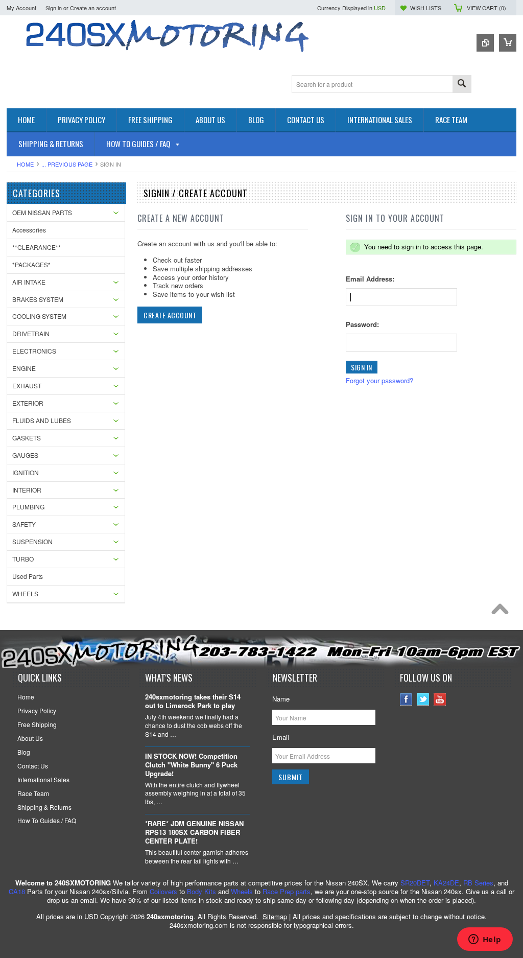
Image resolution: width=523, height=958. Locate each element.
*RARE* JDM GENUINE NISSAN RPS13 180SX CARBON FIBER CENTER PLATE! (194, 833)
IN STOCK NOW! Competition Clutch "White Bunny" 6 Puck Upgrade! (191, 765)
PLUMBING (28, 506)
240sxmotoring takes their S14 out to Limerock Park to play (193, 701)
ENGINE (24, 368)
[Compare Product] (485, 43)
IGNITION (25, 472)
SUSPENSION (32, 541)
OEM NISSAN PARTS (42, 212)
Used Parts (27, 576)
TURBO (23, 558)
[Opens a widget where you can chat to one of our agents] (485, 940)
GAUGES (25, 455)
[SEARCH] (462, 85)
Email (280, 737)
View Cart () (486, 8)
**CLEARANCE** (36, 247)
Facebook (406, 699)
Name (281, 699)
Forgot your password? (379, 380)
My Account (21, 8)
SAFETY (24, 524)
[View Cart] (507, 43)
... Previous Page (66, 164)
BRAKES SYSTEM (37, 299)
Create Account (170, 315)
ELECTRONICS (34, 350)
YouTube (440, 699)
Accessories (29, 229)
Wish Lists (425, 8)
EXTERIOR (27, 403)
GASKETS (26, 437)
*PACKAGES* (31, 264)
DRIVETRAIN (31, 333)
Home (25, 164)
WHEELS (25, 593)
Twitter (423, 699)
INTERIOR (26, 489)
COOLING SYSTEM (39, 316)
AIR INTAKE (28, 281)
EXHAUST (26, 385)
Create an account (93, 8)
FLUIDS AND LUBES (41, 420)
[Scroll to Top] (502, 611)
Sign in (53, 8)
